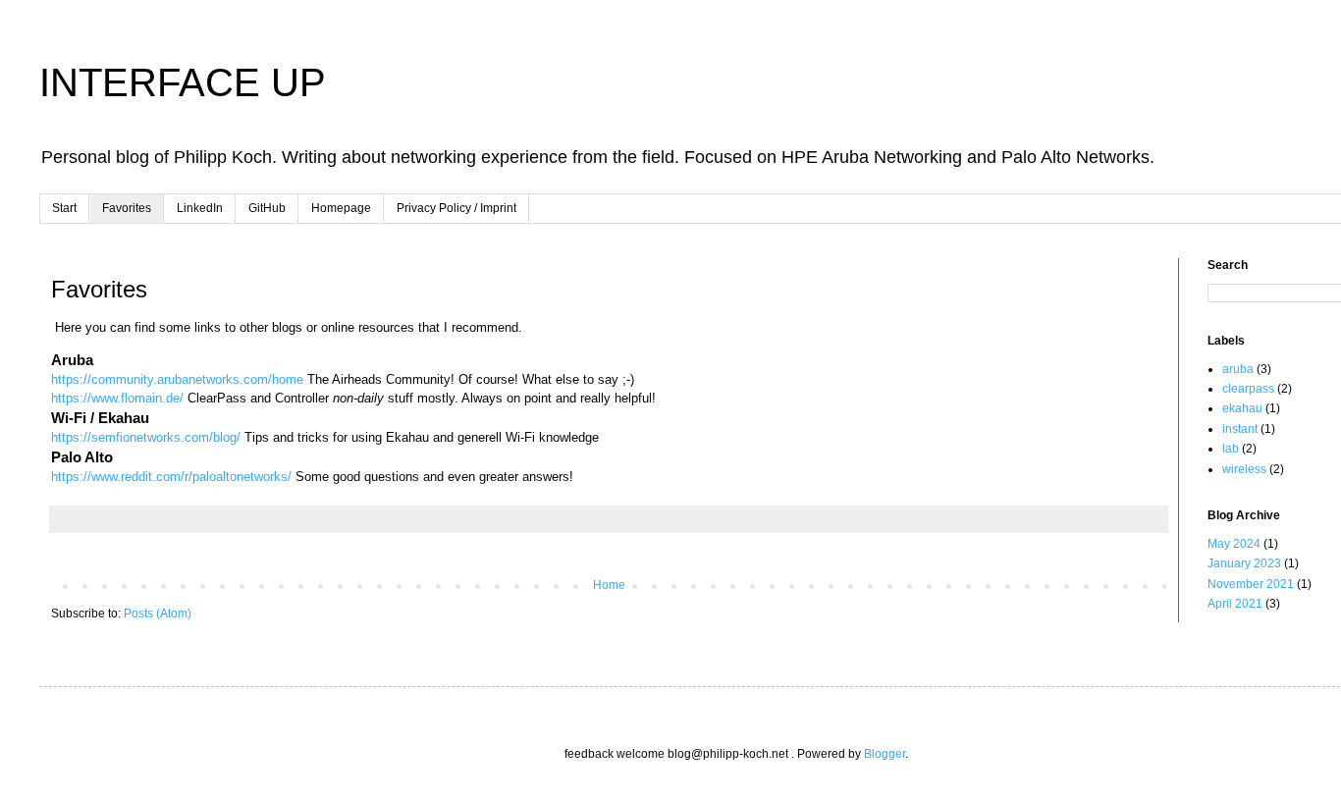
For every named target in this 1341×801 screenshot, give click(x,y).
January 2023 (1244, 563)
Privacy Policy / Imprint (456, 208)
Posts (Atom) (157, 613)
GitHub (267, 208)
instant (1240, 429)
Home (609, 585)
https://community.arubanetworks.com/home (177, 379)
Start (64, 208)
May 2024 (1234, 544)
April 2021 (1234, 604)
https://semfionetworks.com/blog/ (146, 437)
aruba (1238, 369)
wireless (1244, 469)
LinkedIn (200, 208)
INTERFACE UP (182, 82)
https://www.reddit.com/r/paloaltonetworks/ (171, 476)
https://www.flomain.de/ (117, 398)
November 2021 (1250, 584)
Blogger (884, 754)
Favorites (126, 208)
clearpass (1248, 389)
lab (1230, 448)
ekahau (1242, 408)
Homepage (341, 208)
